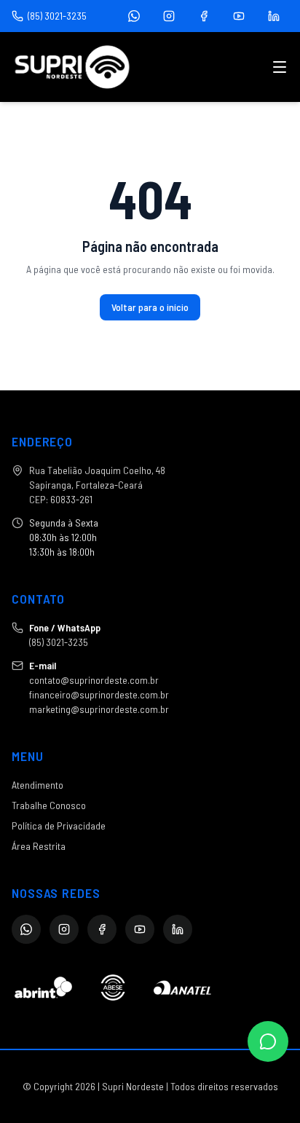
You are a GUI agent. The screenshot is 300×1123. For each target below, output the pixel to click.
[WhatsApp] (134, 16)
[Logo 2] (112, 987)
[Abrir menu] (279, 67)
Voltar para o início (150, 307)
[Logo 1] (43, 987)
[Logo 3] (182, 987)
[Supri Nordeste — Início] (72, 67)
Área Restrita (39, 846)
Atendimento (37, 785)
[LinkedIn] (273, 16)
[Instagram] (168, 16)
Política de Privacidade (59, 825)
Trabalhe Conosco (49, 805)
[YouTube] (238, 16)
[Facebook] (203, 16)
